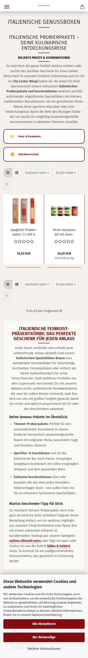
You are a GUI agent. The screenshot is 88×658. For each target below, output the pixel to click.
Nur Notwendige (44, 637)
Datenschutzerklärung (47, 614)
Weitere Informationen (44, 649)
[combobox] (37, 172)
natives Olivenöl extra (25, 541)
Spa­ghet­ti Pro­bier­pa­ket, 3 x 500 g (23, 232)
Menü (7, 7)
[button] (7, 172)
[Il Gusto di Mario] (44, 5)
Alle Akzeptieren (44, 624)
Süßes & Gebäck (58, 546)
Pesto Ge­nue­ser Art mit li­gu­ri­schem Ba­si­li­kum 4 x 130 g (64, 232)
